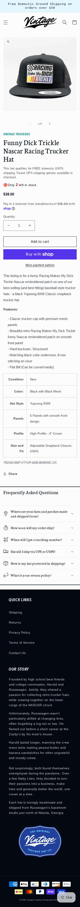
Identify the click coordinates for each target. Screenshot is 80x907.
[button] (5, 22)
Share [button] (13, 474)
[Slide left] (30, 124)
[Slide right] (50, 124)
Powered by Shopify (52, 900)
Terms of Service (22, 642)
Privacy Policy (19, 632)
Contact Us (17, 653)
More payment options (40, 265)
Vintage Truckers (34, 900)
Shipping (15, 612)
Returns (15, 622)
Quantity (9, 216)
